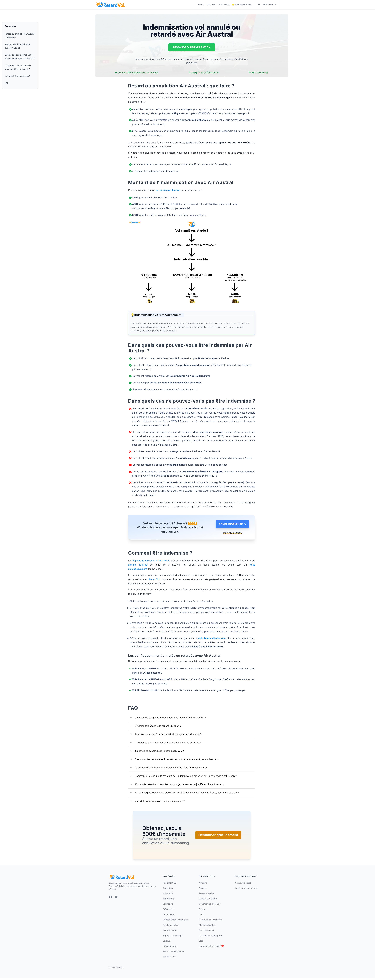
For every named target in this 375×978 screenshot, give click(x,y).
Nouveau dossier (243, 883)
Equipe (202, 909)
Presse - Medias (206, 893)
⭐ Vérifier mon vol (242, 5)
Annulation (168, 888)
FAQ (7, 83)
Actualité (203, 883)
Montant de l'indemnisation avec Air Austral (17, 46)
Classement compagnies (210, 935)
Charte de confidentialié (210, 919)
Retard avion (169, 956)
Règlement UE (169, 883)
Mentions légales (207, 925)
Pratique (211, 5)
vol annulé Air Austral (168, 190)
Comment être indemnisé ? (17, 76)
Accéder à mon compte (246, 888)
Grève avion (168, 909)
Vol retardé (168, 893)
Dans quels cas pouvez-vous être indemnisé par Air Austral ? (20, 57)
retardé (144, 564)
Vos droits (224, 5)
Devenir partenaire (208, 898)
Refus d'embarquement (174, 951)
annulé (132, 564)
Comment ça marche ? (209, 904)
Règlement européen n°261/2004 (150, 560)
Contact (203, 888)
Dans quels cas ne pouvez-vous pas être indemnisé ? (18, 67)
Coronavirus (168, 914)
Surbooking (168, 898)
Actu (200, 5)
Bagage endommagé (173, 935)
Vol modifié (168, 904)
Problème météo (170, 925)
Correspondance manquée (175, 919)
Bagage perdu (170, 930)
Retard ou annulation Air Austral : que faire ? (20, 36)
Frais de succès (206, 930)
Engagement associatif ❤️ (211, 946)
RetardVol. (155, 579)
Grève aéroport (170, 946)
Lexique (166, 940)
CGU (201, 914)
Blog (201, 940)
